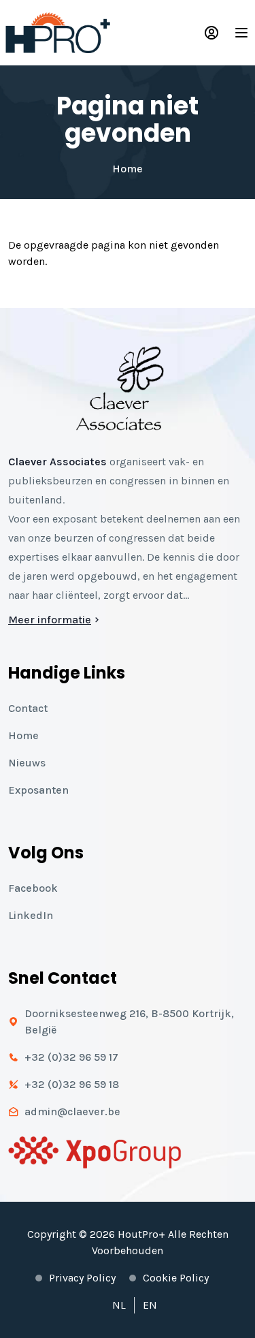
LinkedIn (30, 915)
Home (127, 168)
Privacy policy (82, 1277)
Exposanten (38, 789)
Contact (28, 708)
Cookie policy (176, 1277)
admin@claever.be (72, 1111)
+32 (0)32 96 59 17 (71, 1057)
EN (150, 1304)
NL (119, 1304)
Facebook (33, 888)
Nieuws (27, 762)
